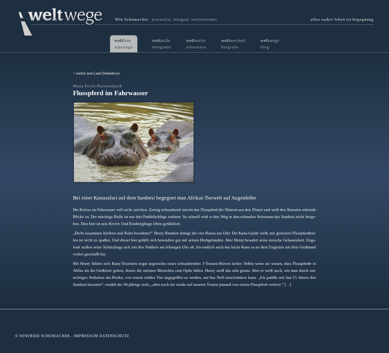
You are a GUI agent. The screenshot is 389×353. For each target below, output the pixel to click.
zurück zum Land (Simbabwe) (97, 73)
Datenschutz (114, 336)
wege (269, 43)
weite (196, 43)
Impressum (86, 336)
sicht (161, 43)
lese (124, 43)
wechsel (233, 43)
